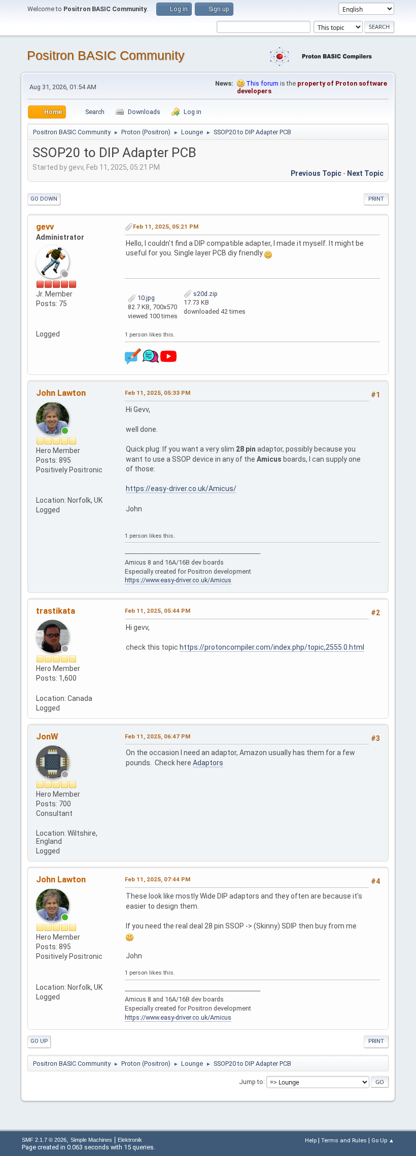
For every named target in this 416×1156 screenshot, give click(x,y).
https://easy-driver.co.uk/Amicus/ (181, 488)
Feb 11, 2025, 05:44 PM (157, 610)
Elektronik (130, 1140)
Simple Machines (91, 1140)
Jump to (251, 1081)
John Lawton (61, 393)
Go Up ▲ (382, 1140)
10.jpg (145, 298)
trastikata (55, 611)
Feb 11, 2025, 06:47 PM (157, 736)
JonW (47, 736)
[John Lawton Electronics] (40, 490)
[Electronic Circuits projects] (40, 324)
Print (376, 199)
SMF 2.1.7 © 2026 (44, 1140)
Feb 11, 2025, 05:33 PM (157, 392)
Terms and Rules (344, 1140)
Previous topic (316, 173)
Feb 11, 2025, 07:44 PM (157, 879)
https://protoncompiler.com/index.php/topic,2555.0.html (272, 647)
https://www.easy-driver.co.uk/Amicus (178, 580)
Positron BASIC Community (106, 55)
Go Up (39, 1041)
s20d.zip (205, 293)
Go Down (43, 199)
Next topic (365, 173)
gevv (45, 226)
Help (311, 1140)
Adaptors (208, 763)
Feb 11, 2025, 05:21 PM (165, 226)
